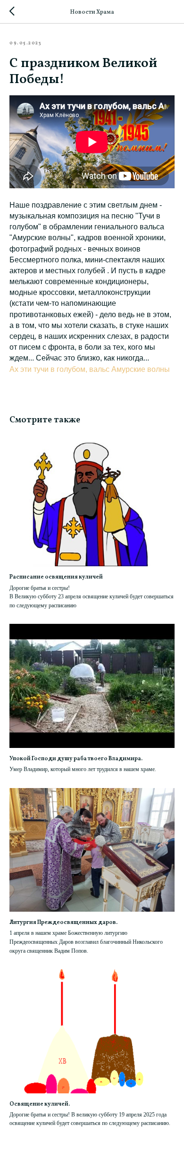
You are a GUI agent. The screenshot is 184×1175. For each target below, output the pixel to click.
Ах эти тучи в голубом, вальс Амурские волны (89, 369)
